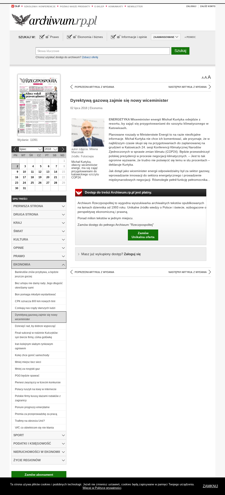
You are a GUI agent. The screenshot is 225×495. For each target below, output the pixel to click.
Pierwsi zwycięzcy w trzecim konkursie (38, 382)
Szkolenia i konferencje (40, 6)
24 (24, 182)
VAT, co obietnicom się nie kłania (34, 427)
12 (40, 171)
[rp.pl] (15, 6)
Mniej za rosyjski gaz (27, 368)
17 (24, 177)
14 (55, 171)
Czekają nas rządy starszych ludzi (35, 308)
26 (40, 182)
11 (32, 171)
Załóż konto (207, 6)
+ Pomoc (190, 37)
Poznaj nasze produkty (75, 6)
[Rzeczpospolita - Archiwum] (54, 20)
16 (16, 177)
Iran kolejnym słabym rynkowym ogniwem (34, 346)
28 (55, 182)
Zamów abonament (39, 474)
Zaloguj (191, 6)
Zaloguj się (111, 254)
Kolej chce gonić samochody (32, 355)
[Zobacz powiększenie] (87, 132)
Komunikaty (116, 6)
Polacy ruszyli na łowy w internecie (35, 389)
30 (16, 188)
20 (47, 177)
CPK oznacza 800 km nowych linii (35, 301)
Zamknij (210, 486)
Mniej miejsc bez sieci (28, 362)
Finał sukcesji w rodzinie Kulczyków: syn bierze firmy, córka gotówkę (36, 335)
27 (47, 182)
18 (32, 177)
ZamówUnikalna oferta (143, 235)
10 (24, 171)
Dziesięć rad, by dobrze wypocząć (35, 326)
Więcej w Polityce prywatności (102, 488)
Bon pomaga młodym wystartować (35, 294)
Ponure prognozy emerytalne (32, 407)
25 (32, 182)
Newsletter (135, 6)
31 (24, 188)
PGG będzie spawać (27, 375)
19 (40, 177)
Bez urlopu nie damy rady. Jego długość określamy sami (39, 285)
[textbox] (103, 51)
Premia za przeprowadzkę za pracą (36, 414)
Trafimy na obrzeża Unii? (30, 420)
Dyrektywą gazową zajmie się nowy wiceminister (36, 317)
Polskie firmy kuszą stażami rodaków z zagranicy (38, 398)
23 (16, 182)
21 (55, 177)
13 (47, 171)
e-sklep (99, 6)
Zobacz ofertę (90, 57)
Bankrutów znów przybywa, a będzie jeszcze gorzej (36, 274)
